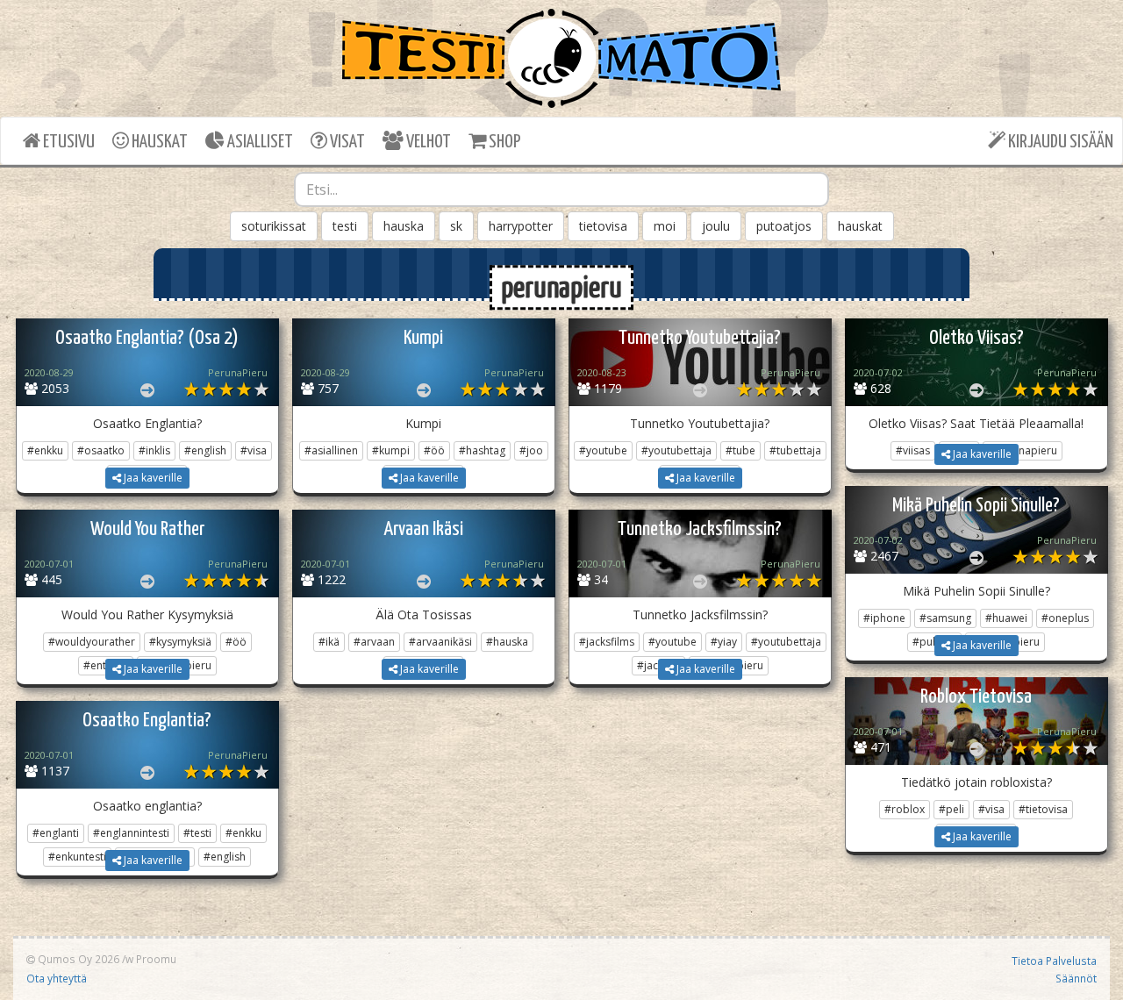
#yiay (724, 641)
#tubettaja (795, 450)
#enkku (45, 450)
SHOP (503, 142)
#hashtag (482, 450)
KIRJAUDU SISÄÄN (1059, 142)
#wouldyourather (91, 641)
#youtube (603, 450)
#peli (951, 809)
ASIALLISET (259, 142)
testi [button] (345, 226)
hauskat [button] (860, 226)
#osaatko (101, 450)
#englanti (55, 832)
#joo (531, 450)
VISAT (346, 142)
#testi (197, 832)
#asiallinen (331, 450)
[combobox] (561, 189)
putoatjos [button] (784, 226)
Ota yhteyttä (56, 978)
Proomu (156, 959)
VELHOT (427, 142)
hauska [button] (403, 226)
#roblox (904, 809)
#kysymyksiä (180, 641)
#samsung (945, 618)
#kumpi (391, 450)
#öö (434, 450)
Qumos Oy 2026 (77, 959)
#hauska (507, 641)
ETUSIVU (67, 142)
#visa (253, 450)
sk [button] (456, 226)
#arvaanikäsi (440, 641)
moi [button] (665, 226)
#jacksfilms (606, 641)
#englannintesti (131, 832)
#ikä (329, 641)
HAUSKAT (158, 142)
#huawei (1006, 618)
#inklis (154, 450)
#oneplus (1065, 618)
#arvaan (374, 641)
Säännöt (1076, 978)
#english (205, 450)
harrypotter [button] (521, 226)
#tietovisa (1043, 809)
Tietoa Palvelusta (1054, 961)
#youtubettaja (676, 450)
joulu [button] (716, 226)
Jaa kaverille (151, 477)
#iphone (884, 618)
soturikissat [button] (273, 226)
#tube (740, 450)
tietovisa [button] (603, 226)
